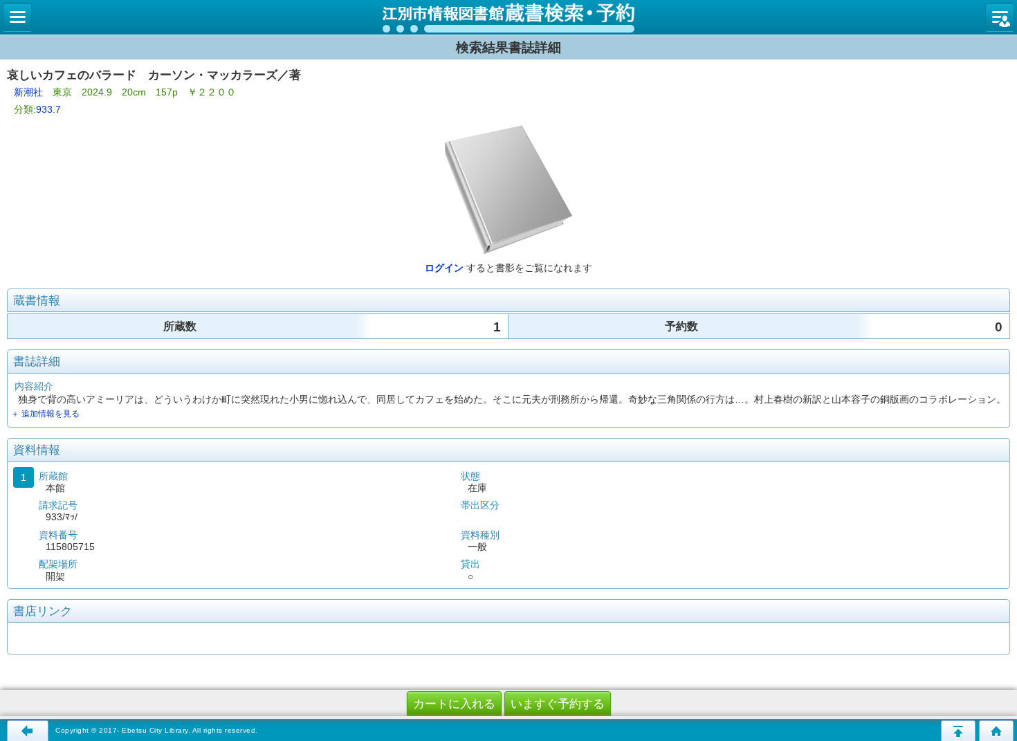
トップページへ (996, 730)
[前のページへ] (27, 730)
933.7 (48, 109)
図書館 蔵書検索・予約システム (508, 17)
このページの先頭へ (958, 730)
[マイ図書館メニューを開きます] (999, 17)
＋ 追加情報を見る (45, 414)
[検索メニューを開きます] (17, 17)
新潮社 (28, 92)
